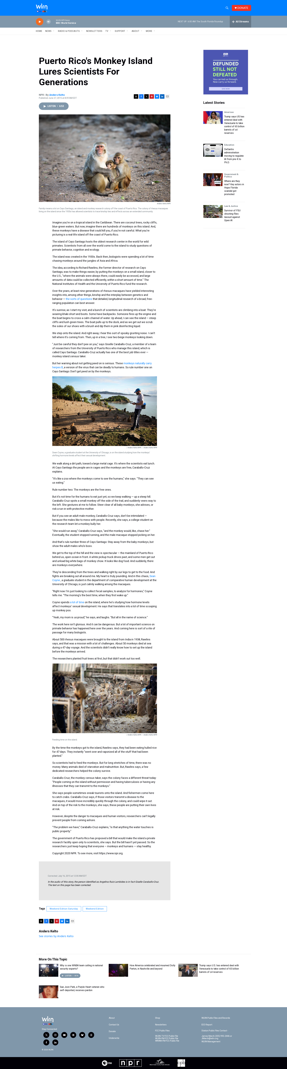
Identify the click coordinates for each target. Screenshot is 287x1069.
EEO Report (206, 1025)
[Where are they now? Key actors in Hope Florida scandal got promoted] (213, 179)
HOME (39, 31)
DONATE (242, 7)
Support (120, 31)
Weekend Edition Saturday (64, 909)
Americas (229, 112)
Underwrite (114, 1038)
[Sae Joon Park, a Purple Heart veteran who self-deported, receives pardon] (48, 991)
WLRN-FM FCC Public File (166, 1038)
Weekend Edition (95, 909)
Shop (157, 1018)
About (135, 31)
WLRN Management (210, 1041)
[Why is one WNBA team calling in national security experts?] (48, 970)
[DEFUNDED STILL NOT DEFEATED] (225, 72)
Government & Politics (231, 175)
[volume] (48, 21)
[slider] (53, 21)
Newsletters (94, 31)
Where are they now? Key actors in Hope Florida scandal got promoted (234, 188)
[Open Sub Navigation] (54, 31)
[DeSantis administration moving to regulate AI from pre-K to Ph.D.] (213, 150)
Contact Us (114, 1025)
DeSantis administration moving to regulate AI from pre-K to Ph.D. (234, 156)
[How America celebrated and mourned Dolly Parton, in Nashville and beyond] (118, 970)
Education (229, 145)
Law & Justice (231, 206)
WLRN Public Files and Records (215, 1018)
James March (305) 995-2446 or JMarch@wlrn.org (216, 1037)
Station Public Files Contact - (214, 1031)
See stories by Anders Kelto (56, 936)
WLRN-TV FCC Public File (166, 1036)
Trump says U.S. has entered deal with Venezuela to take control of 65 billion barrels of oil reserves (219, 968)
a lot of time (77, 602)
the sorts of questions (79, 298)
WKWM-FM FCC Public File (167, 1041)
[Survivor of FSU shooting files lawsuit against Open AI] (213, 211)
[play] (39, 21)
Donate (112, 1031)
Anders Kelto (57, 94)
